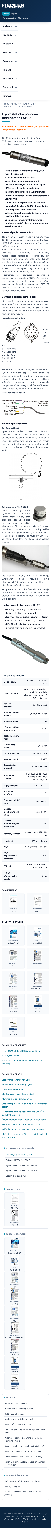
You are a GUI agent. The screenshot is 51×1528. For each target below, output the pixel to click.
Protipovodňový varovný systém (18, 1084)
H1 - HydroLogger (10, 1055)
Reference (8, 78)
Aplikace (7, 26)
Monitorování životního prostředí (18, 1094)
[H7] (13, 955)
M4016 (38, 966)
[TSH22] (37, 901)
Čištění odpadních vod (13, 1089)
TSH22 (37, 911)
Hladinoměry (29, 104)
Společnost (8, 61)
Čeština (6, 14)
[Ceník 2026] (37, 933)
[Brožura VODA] (13, 933)
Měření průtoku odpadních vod (17, 1099)
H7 (13, 966)
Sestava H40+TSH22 (38, 989)
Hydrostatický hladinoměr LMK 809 (22, 1170)
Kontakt (7, 69)
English (14, 14)
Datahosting (9, 87)
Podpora (7, 52)
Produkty (16, 104)
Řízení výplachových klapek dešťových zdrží (24, 1119)
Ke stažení (8, 43)
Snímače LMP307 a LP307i (18, 1160)
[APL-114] (13, 901)
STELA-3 (13, 1011)
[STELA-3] (13, 1001)
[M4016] (37, 955)
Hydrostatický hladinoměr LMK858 (21, 1165)
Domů (6, 104)
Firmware (8, 96)
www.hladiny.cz (37, 1516)
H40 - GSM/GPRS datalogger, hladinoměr (22, 1051)
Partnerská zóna (9, 18)
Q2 (13, 989)
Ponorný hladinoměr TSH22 (19, 1155)
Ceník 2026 (37, 943)
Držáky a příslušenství (16, 1176)
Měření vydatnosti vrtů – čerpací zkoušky (22, 1124)
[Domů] (13, 6)
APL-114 (13, 911)
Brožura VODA (13, 943)
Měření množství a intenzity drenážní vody (23, 1129)
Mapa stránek (23, 18)
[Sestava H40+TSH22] (38, 978)
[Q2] (13, 978)
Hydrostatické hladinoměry (18, 106)
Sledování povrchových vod (16, 1079)
